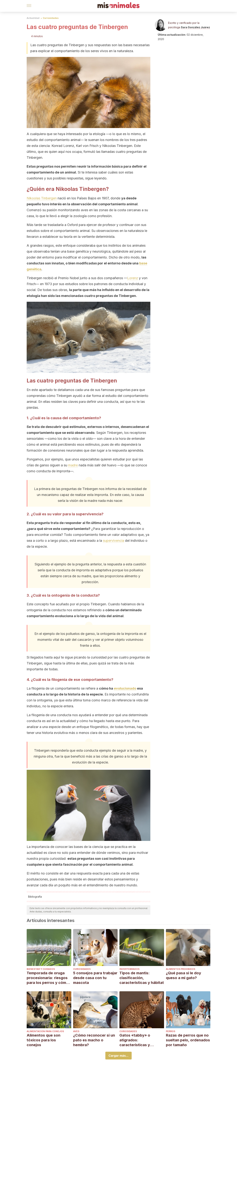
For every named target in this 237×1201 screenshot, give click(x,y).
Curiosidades (51, 18)
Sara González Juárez (195, 27)
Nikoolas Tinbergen (42, 198)
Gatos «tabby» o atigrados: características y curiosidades (134, 1040)
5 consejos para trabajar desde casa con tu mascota (95, 978)
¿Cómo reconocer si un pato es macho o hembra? (94, 1040)
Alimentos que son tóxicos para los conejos (43, 1040)
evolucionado (125, 688)
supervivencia (113, 540)
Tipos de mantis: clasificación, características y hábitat (141, 978)
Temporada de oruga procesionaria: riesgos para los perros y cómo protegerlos (48, 978)
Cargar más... (118, 1055)
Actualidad (33, 18)
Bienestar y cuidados (41, 969)
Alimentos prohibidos (180, 969)
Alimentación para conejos (45, 1031)
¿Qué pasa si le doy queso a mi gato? (183, 975)
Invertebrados (129, 969)
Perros (170, 1031)
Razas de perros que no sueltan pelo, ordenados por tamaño (188, 1040)
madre (73, 465)
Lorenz (132, 278)
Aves (76, 1031)
